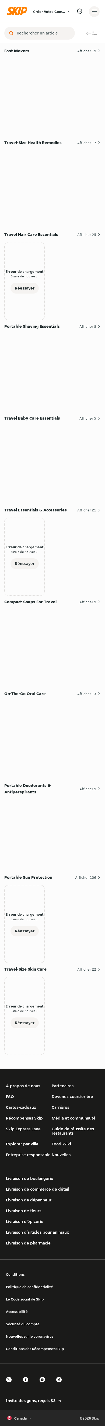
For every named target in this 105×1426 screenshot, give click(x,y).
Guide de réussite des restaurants (73, 1131)
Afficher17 (86, 142)
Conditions (15, 1274)
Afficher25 (86, 234)
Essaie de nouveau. (24, 276)
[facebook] (27, 1384)
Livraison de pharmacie (28, 1243)
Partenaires (63, 1086)
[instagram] (43, 1384)
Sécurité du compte (23, 1324)
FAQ (10, 1096)
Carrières (60, 1107)
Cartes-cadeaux (21, 1107)
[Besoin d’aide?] (80, 11)
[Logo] (18, 11)
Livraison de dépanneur (28, 1200)
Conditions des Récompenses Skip (35, 1348)
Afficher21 (86, 510)
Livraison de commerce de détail (37, 1189)
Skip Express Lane (23, 1129)
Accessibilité (17, 1311)
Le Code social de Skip (25, 1299)
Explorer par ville (22, 1144)
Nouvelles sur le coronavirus (29, 1336)
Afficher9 (87, 601)
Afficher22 (86, 969)
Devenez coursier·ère (72, 1096)
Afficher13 (86, 693)
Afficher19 (86, 50)
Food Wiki (61, 1144)
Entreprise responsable (28, 1154)
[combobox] (43, 33)
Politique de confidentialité (29, 1286)
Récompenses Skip (24, 1118)
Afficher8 (87, 326)
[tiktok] (60, 1384)
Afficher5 (87, 418)
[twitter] (10, 1384)
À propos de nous (23, 1086)
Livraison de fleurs (23, 1211)
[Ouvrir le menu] (94, 11)
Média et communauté (74, 1118)
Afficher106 (85, 877)
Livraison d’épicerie (24, 1221)
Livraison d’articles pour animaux (37, 1232)
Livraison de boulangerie (29, 1178)
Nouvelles (61, 1154)
